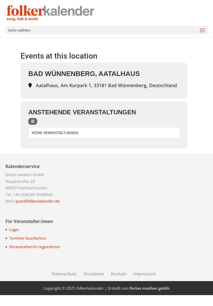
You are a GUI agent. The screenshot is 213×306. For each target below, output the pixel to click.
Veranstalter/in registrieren (34, 246)
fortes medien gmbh (150, 288)
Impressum (144, 274)
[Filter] (32, 121)
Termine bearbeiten (27, 238)
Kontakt (119, 274)
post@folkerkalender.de (38, 201)
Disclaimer (93, 274)
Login (14, 229)
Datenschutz (64, 274)
